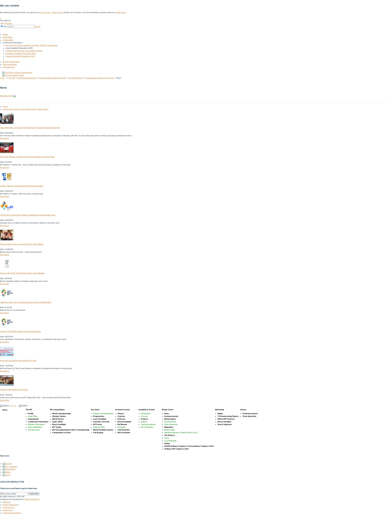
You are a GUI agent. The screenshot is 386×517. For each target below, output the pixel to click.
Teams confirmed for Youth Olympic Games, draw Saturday (22, 273)
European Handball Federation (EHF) (20, 54)
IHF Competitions (27, 31)
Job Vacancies (9, 67)
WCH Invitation (123, 433)
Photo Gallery (31, 109)
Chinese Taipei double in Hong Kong (14, 390)
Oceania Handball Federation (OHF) (20, 56)
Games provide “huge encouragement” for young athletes (22, 244)
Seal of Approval (224, 424)
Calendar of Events (101, 422)
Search (38, 27)
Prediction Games (250, 414)
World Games (58, 419)
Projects (144, 419)
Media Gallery (170, 419)
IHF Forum (97, 424)
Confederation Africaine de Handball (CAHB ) (24, 51)
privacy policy (57, 12)
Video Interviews (171, 424)
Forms (166, 438)
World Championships (61, 414)
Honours (16, 109)
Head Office (7, 37)
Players (120, 414)
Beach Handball (59, 424)
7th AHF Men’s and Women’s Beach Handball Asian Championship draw (27, 215)
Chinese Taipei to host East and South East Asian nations (21, 186)
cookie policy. (121, 12)
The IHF (13, 31)
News (166, 414)
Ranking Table (99, 427)
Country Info (8, 109)
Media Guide (169, 430)
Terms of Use (8, 507)
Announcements (171, 416)
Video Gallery (43, 109)
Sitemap (6, 502)
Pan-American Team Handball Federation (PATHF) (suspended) (31, 45)
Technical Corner (58, 31)
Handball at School (77, 31)
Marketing (108, 31)
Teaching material (148, 424)
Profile (5, 35)
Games (119, 31)
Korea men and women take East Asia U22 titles (18, 361)
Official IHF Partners (226, 419)
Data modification (10, 64)
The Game (43, 31)
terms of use (45, 12)
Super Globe (57, 422)
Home (3, 31)
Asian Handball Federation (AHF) (52, 78)
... (17, 406)
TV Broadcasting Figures (228, 416)
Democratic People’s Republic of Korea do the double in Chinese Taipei (27, 157)
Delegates (121, 427)
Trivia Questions (249, 416)
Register (8, 23)
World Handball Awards (103, 430)
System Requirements (12, 513)
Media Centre (94, 31)
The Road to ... (170, 435)
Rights (220, 414)
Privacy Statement (10, 505)
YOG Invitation (123, 430)
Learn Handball (99, 419)
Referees (121, 419)
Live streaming (170, 441)
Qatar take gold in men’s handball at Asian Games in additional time (25, 302)
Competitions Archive (61, 433)
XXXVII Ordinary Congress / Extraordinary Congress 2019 (189, 446)
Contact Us (7, 510)
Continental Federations (27, 78)
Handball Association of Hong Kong (99, 78)
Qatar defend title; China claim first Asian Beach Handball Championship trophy (30, 128)
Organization (8, 40)
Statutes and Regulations (103, 414)
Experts (144, 422)
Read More (4, 138)
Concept (144, 416)
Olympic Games (59, 416)
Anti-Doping (98, 433)
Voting (166, 443)
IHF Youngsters (147, 427)
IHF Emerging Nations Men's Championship (70, 430)
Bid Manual (122, 424)
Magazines (168, 427)
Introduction (145, 414)
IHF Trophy (56, 427)
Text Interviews (170, 422)
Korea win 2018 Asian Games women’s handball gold (20, 331)
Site (4, 27)
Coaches (121, 416)
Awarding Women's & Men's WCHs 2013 (180, 433)
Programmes (98, 416)
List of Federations (75, 78)
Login (2, 23)
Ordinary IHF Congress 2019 (176, 449)
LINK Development (32, 499)
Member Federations (11, 62)
